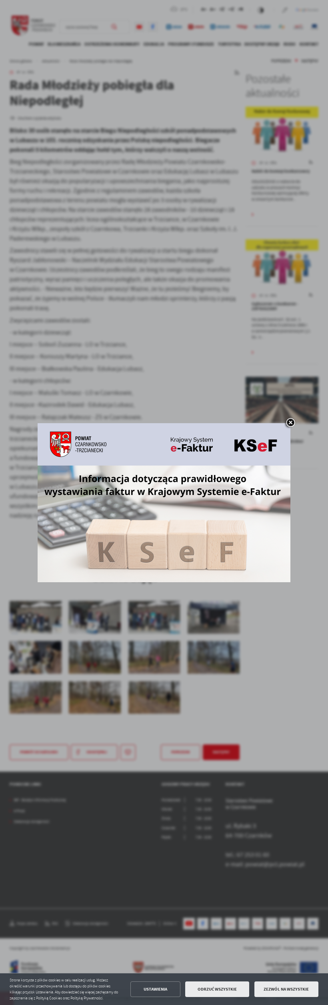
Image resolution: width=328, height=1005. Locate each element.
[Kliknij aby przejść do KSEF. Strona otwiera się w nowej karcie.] (164, 502)
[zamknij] (290, 423)
